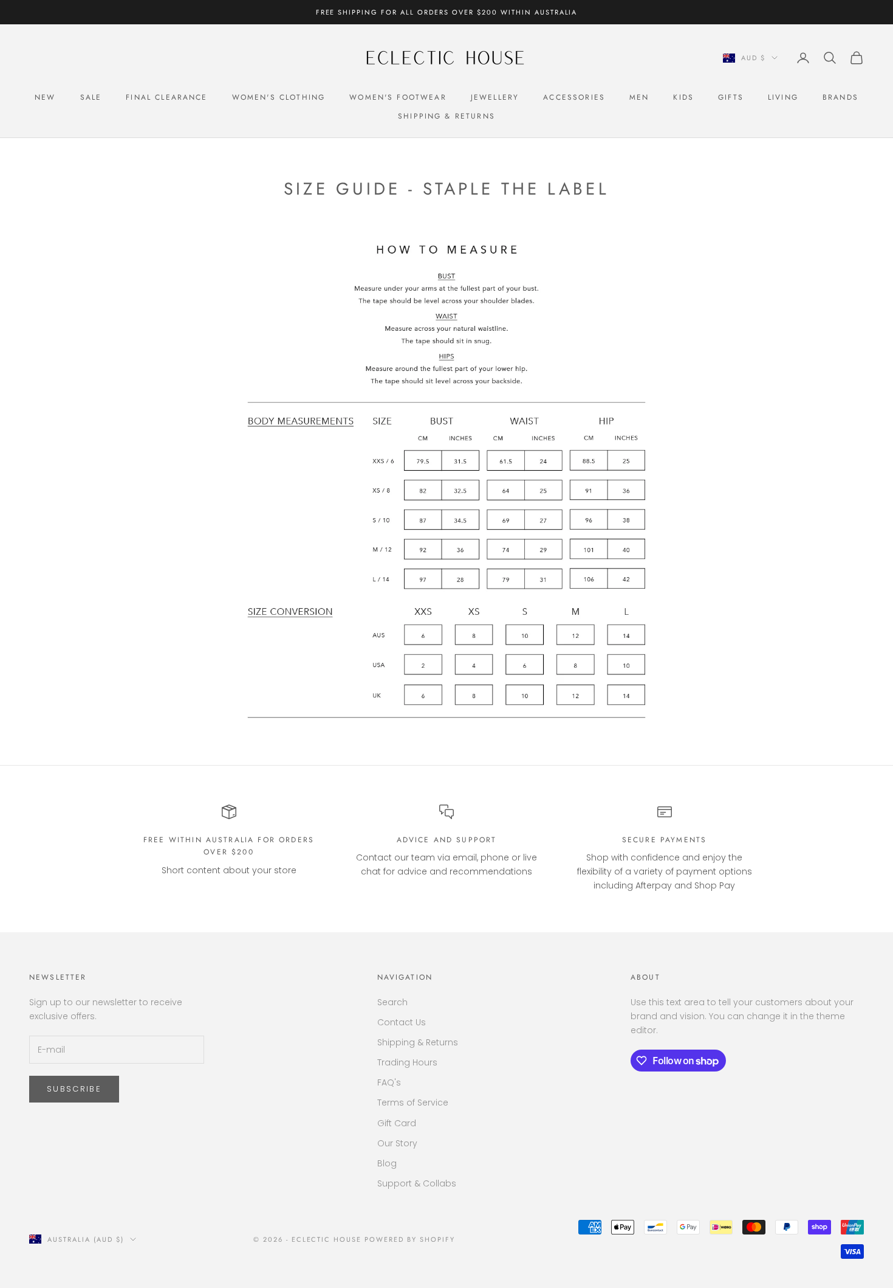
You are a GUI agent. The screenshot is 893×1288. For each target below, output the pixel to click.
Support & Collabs (416, 1183)
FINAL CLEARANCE (166, 97)
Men (639, 97)
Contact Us (401, 1022)
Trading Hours (407, 1062)
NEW (45, 97)
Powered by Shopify (409, 1239)
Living (783, 97)
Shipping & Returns (446, 116)
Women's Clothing (279, 97)
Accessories (574, 97)
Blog (387, 1163)
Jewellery (495, 97)
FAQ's (389, 1082)
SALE (91, 97)
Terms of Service (412, 1102)
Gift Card (396, 1123)
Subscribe (74, 1089)
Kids (683, 97)
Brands (840, 97)
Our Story (397, 1143)
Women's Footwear (397, 97)
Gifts (731, 97)
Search (392, 1002)
